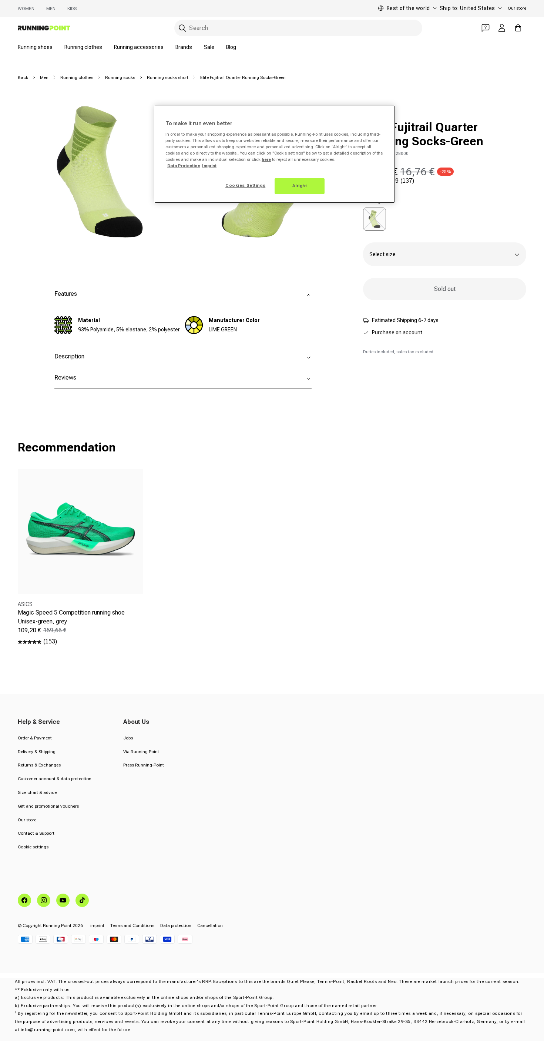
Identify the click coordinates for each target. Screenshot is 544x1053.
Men (51, 8)
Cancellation (210, 925)
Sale (209, 47)
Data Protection (183, 165)
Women (26, 8)
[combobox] (298, 28)
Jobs (128, 738)
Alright (299, 185)
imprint (97, 925)
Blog (231, 47)
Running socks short (167, 77)
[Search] (182, 28)
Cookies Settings (245, 185)
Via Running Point (141, 751)
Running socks (120, 77)
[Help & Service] (485, 28)
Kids (72, 8)
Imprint (209, 165)
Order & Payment (35, 738)
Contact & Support (36, 833)
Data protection (175, 925)
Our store (517, 8)
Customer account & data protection (54, 778)
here (266, 159)
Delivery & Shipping (37, 751)
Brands (183, 47)
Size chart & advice (37, 792)
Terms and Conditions (132, 925)
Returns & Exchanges (39, 765)
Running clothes (83, 47)
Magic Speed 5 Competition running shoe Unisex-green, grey (71, 617)
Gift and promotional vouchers (48, 806)
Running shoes (35, 47)
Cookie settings (33, 847)
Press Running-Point (143, 765)
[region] (274, 154)
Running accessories (139, 47)
